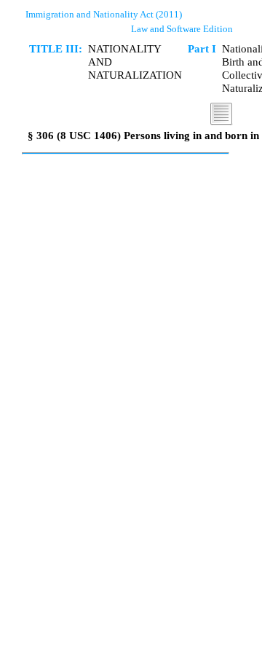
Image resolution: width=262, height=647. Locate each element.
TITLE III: (55, 48)
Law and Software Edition (182, 28)
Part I (202, 48)
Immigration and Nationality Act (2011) (103, 14)
